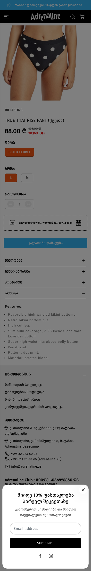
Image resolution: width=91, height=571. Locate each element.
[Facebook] (40, 556)
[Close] (83, 490)
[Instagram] (51, 556)
